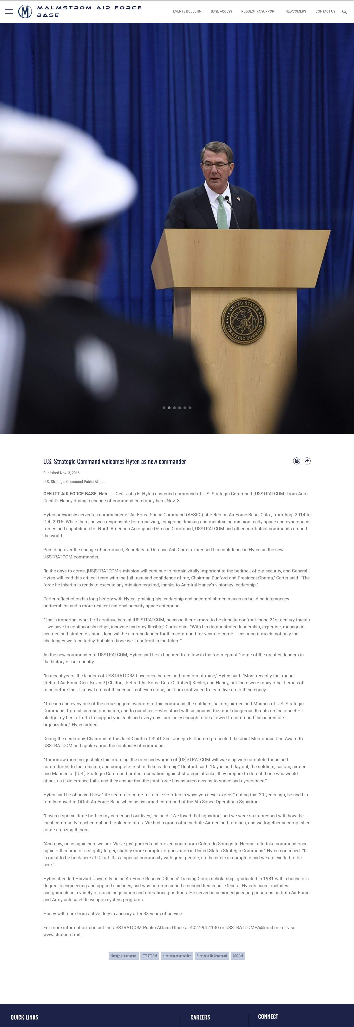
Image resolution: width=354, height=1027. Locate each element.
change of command (124, 955)
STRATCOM (150, 955)
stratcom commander (177, 955)
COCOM (238, 955)
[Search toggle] (345, 11)
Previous (17, 228)
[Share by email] (307, 460)
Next (336, 228)
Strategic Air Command (212, 955)
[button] (8, 11)
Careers (200, 1017)
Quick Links (24, 1017)
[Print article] (296, 460)
